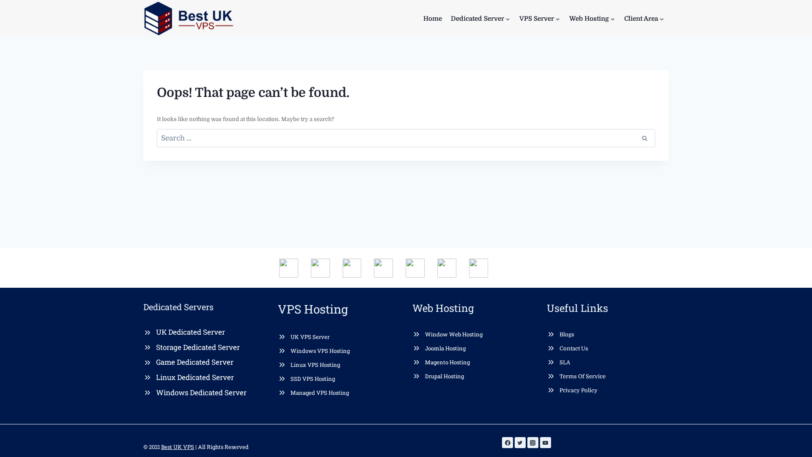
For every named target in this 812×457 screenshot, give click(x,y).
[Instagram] (532, 442)
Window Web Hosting (454, 334)
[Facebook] (507, 442)
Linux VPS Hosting (315, 365)
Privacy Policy (579, 390)
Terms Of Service (583, 376)
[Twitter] (520, 442)
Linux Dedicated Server (195, 377)
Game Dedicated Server (194, 362)
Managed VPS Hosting (320, 392)
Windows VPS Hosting (320, 351)
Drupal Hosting (444, 376)
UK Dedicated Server (190, 332)
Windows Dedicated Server (201, 392)
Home (432, 18)
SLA (565, 362)
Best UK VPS (177, 447)
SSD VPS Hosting (313, 379)
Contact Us (574, 348)
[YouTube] (545, 442)
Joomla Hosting (445, 348)
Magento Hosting (447, 362)
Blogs (567, 334)
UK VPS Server (310, 337)
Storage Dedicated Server (198, 347)
